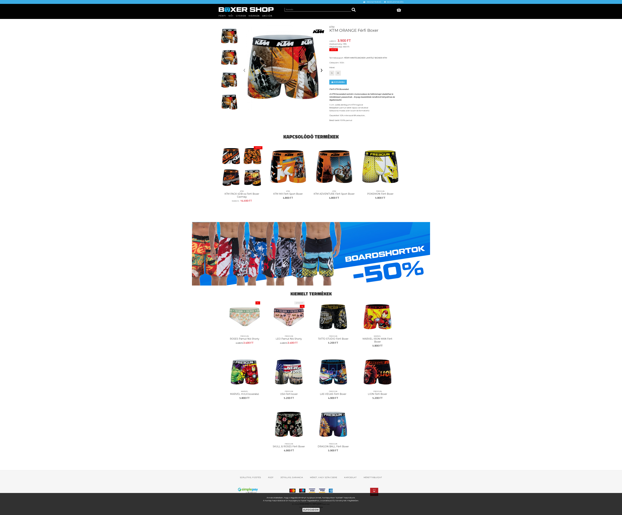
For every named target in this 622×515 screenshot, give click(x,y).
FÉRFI (347, 58)
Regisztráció (374, 2)
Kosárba (339, 82)
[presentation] (244, 70)
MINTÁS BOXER (357, 58)
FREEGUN (380, 191)
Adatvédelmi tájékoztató (311, 503)
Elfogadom (311, 510)
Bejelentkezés (394, 2)
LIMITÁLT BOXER (374, 58)
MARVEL (377, 336)
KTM (385, 58)
